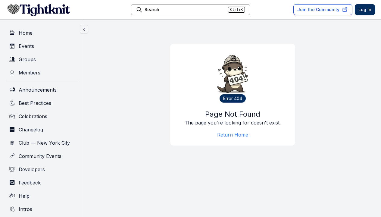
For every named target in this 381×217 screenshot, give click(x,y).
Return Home (232, 135)
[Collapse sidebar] (84, 29)
